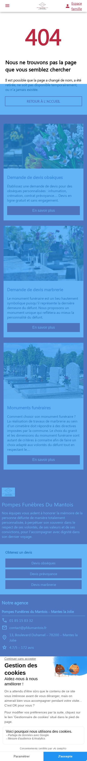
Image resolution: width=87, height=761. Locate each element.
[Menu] (7, 6)
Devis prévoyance (43, 573)
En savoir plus (43, 210)
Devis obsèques (43, 563)
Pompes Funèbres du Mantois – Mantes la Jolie (38, 611)
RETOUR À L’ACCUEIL (43, 101)
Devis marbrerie (43, 584)
